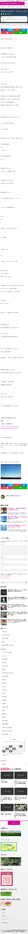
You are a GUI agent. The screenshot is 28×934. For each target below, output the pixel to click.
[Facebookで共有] (4, 30)
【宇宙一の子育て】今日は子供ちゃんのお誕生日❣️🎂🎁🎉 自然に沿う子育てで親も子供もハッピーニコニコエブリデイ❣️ (17, 621)
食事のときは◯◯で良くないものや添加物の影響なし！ (20, 783)
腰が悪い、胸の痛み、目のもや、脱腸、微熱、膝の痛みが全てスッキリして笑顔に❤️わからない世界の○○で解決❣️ (17, 613)
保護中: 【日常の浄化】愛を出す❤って (20, 798)
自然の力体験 (4, 720)
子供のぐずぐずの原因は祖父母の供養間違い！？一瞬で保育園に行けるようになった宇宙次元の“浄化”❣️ (17, 599)
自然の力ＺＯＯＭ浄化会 (7, 730)
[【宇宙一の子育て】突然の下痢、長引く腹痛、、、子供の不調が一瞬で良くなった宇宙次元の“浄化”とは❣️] (4, 607)
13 (14, 748)
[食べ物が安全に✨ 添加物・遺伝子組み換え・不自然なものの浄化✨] (4, 511)
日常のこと (4, 686)
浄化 (11, 19)
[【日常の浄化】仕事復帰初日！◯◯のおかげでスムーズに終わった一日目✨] (4, 528)
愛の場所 (4, 679)
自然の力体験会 (5, 724)
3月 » (6, 755)
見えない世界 (18, 19)
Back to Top (14, 823)
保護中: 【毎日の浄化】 (6, 814)
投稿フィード (4, 915)
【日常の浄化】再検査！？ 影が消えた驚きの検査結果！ (20, 815)
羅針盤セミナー (5, 713)
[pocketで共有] (7, 32)
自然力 (25, 6)
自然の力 (14, 19)
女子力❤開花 (4, 659)
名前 (2, 557)
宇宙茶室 (4, 669)
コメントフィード (5, 919)
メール (2, 562)
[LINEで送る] (20, 32)
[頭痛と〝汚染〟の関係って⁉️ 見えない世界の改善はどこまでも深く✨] (4, 519)
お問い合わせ (3, 6)
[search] (26, 582)
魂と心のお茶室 (5, 734)
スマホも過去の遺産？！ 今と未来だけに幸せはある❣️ (7, 799)
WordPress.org (5, 922)
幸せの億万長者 (5, 676)
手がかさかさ (16, 18)
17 (3, 751)
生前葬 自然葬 (19, 6)
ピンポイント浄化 (6, 18)
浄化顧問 (4, 703)
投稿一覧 (17, 495)
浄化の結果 (4, 696)
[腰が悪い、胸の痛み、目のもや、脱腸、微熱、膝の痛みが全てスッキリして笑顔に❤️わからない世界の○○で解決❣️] (4, 615)
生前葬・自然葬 (5, 706)
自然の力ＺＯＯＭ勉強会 (7, 727)
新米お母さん (4, 683)
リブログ (4, 655)
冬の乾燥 (11, 18)
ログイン (4, 912)
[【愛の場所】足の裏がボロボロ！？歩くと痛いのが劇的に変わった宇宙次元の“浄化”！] (4, 592)
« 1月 (3, 755)
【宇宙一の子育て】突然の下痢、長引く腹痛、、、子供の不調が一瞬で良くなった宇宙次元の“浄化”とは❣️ (17, 606)
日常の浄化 (10, 17)
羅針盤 (3, 710)
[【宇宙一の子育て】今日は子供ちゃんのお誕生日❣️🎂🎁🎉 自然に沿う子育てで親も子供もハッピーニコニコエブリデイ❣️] (4, 622)
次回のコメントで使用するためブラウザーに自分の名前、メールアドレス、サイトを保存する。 (14, 574)
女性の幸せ (4, 662)
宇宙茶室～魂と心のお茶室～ (8, 672)
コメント (2, 544)
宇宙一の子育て (5, 666)
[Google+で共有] (17, 30)
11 (7, 748)
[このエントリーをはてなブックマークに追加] (24, 30)
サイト (2, 567)
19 (10, 751)
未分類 (3, 693)
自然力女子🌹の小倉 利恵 (7, 645)
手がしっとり (21, 18)
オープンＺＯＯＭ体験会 (7, 652)
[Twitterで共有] (10, 30)
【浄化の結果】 (4, 781)
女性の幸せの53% (11, 6)
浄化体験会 (4, 700)
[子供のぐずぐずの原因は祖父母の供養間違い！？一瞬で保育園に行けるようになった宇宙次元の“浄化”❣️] (4, 600)
